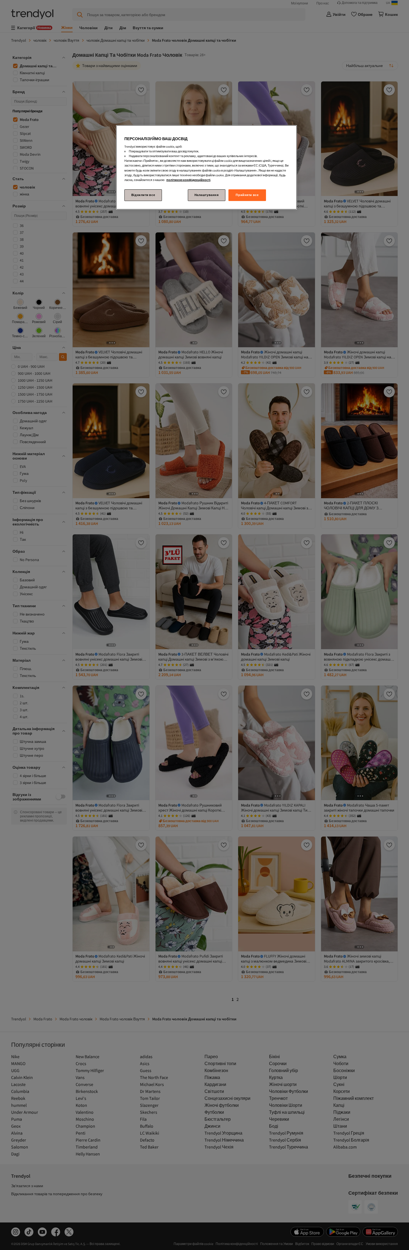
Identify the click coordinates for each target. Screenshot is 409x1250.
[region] (206, 167)
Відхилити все (143, 195)
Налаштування (206, 195)
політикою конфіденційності (188, 180)
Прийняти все (247, 195)
